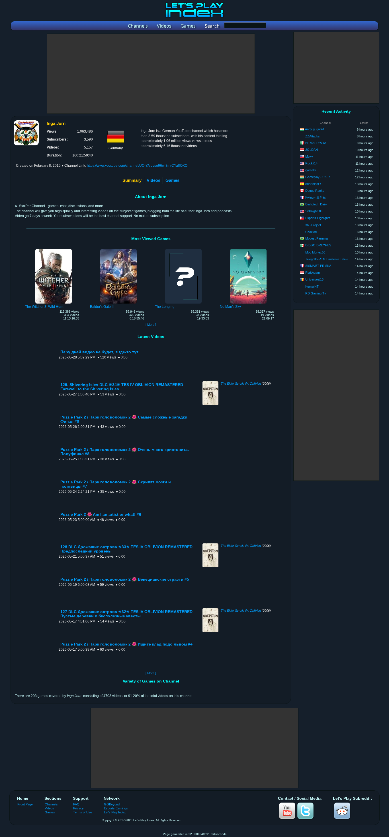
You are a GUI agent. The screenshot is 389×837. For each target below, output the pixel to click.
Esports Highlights (317, 218)
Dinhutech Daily (316, 204)
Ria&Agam (312, 272)
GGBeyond (112, 804)
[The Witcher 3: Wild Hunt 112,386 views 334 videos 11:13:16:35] (53, 250)
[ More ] (151, 324)
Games (172, 180)
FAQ (76, 804)
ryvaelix (310, 170)
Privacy (78, 808)
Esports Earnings (116, 808)
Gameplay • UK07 (317, 177)
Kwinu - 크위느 (315, 197)
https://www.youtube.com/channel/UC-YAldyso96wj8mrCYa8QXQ (137, 166)
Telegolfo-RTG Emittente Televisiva (329, 259)
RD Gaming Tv (315, 293)
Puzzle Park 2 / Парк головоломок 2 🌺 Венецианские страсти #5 (124, 579)
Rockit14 (311, 163)
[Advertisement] (151, 74)
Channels (51, 804)
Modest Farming (316, 238)
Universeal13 (314, 279)
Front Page (25, 804)
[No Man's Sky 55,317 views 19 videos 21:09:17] (248, 250)
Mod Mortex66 (315, 252)
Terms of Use (82, 812)
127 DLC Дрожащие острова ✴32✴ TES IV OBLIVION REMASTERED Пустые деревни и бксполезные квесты (126, 614)
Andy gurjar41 (314, 129)
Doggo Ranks (314, 190)
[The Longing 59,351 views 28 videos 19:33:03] (183, 250)
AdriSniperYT (314, 183)
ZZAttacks (312, 136)
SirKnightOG (314, 211)
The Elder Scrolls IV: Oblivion (241, 383)
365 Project (313, 225)
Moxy (309, 156)
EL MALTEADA (315, 143)
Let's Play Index (115, 812)
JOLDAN (311, 149)
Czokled (311, 232)
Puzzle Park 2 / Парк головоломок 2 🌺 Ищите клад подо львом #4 (126, 644)
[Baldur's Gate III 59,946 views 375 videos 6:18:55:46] (118, 250)
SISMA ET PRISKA (318, 265)
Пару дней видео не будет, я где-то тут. (99, 352)
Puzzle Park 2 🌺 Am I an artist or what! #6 (100, 514)
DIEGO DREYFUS (318, 245)
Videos (153, 180)
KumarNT (312, 286)
